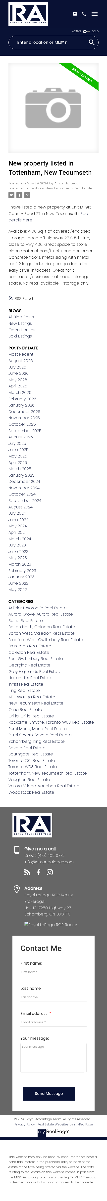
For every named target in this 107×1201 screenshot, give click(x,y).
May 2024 (17, 526)
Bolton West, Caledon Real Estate (41, 633)
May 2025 (17, 456)
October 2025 (22, 424)
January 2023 (21, 577)
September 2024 (24, 500)
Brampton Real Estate (29, 646)
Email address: (34, 1013)
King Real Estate (24, 690)
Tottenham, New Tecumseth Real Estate (58, 188)
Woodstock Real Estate (31, 792)
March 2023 (19, 564)
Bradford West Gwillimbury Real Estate (45, 640)
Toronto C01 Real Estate (31, 760)
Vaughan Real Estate (29, 780)
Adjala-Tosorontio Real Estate (37, 608)
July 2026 (17, 367)
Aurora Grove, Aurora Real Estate (40, 614)
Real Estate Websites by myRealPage (65, 1124)
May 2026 (17, 380)
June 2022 (18, 583)
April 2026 (17, 386)
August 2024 (20, 507)
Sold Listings (20, 336)
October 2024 (22, 494)
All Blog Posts (21, 317)
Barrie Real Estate (25, 620)
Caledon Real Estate (28, 652)
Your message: (34, 1038)
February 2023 (22, 571)
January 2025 (21, 475)
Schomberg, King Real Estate (36, 741)
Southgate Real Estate (30, 754)
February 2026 (22, 399)
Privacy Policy (24, 1124)
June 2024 (18, 520)
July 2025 (17, 443)
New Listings (20, 323)
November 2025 (24, 418)
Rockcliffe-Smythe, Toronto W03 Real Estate (51, 722)
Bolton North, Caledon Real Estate (41, 627)
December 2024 (24, 481)
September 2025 (25, 431)
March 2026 (19, 392)
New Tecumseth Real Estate (35, 703)
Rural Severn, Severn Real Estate (40, 735)
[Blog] (30, 874)
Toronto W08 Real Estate (32, 767)
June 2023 (18, 551)
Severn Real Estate (27, 748)
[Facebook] (41, 874)
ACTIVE (76, 31)
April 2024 (17, 532)
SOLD (95, 31)
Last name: (31, 988)
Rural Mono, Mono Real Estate (37, 729)
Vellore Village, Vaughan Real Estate (43, 786)
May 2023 (17, 558)
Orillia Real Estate (25, 709)
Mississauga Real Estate (31, 697)
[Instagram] (52, 874)
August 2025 (20, 437)
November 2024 (24, 488)
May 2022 (17, 589)
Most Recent (20, 354)
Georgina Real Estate (29, 665)
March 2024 (19, 539)
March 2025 (19, 469)
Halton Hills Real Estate (30, 678)
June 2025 (18, 450)
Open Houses (21, 330)
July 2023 (17, 545)
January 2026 (21, 405)
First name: (31, 963)
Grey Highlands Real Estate (34, 671)
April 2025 (17, 462)
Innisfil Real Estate (25, 684)
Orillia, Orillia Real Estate (31, 716)
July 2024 (17, 513)
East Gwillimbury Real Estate (35, 659)
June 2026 (18, 373)
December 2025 (24, 411)
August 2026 (20, 361)
